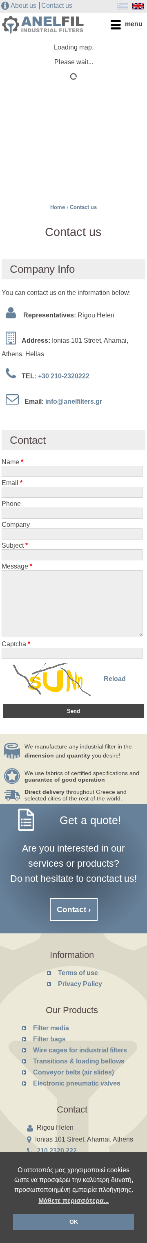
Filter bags (49, 1039)
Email (12, 482)
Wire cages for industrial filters (80, 1050)
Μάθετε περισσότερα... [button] (73, 1200)
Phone (11, 503)
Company (16, 524)
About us (23, 5)
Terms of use (78, 972)
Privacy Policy (80, 983)
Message (17, 566)
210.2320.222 (57, 1150)
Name (12, 462)
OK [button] (73, 1221)
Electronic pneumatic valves (76, 1083)
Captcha (16, 644)
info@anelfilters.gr (73, 401)
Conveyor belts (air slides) (73, 1072)
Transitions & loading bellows (79, 1061)
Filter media (51, 1028)
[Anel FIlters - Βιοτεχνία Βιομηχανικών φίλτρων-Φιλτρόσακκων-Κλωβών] (43, 30)
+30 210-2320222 (63, 376)
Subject (15, 545)
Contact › (74, 909)
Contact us (56, 5)
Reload (115, 679)
